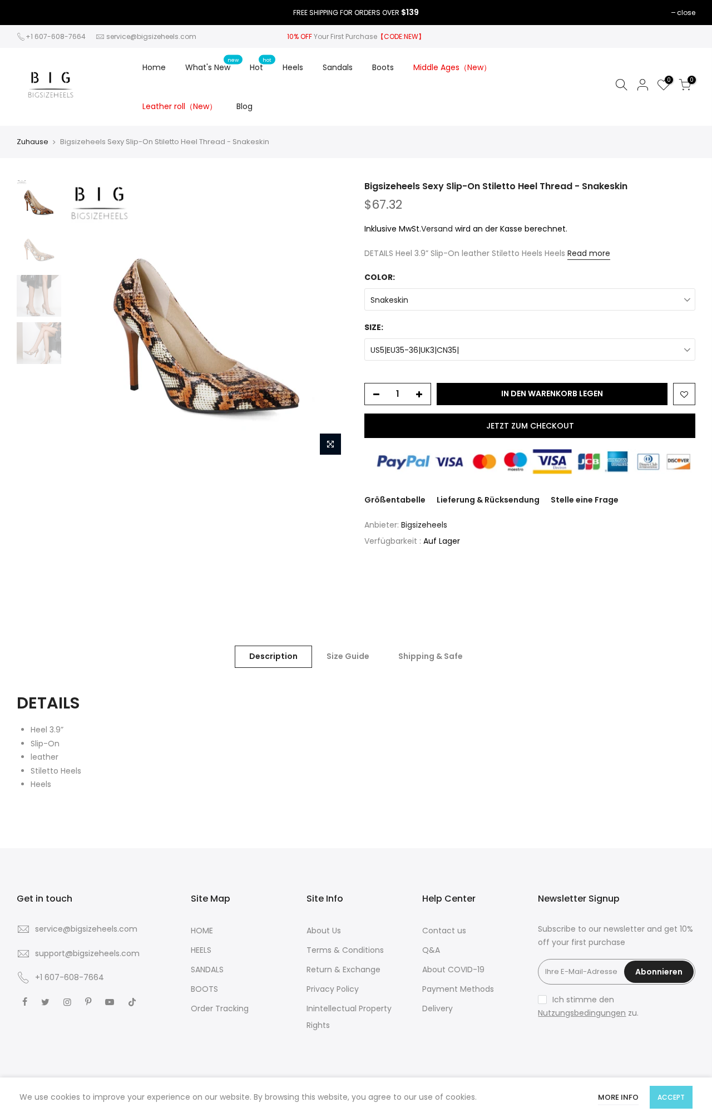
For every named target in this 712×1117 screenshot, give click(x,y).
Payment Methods (458, 989)
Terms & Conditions (345, 950)
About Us (323, 930)
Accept (671, 1097)
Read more (588, 253)
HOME (202, 930)
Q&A (431, 950)
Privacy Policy (332, 989)
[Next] (328, 320)
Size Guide (348, 656)
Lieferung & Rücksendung (488, 499)
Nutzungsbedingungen (582, 1012)
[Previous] (86, 320)
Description (273, 656)
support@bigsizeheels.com (87, 953)
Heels (293, 67)
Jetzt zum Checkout (530, 425)
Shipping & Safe (430, 656)
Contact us (444, 930)
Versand (437, 228)
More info (618, 1097)
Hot (261, 64)
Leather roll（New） (179, 106)
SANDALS (207, 969)
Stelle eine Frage (585, 499)
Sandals (338, 67)
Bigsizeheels (424, 524)
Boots (383, 67)
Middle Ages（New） (452, 67)
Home (154, 67)
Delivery (437, 1008)
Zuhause (32, 142)
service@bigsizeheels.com (151, 36)
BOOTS (204, 989)
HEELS (201, 950)
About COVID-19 (453, 969)
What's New (212, 64)
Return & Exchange (343, 969)
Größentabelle (395, 499)
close (686, 12)
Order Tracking (220, 1008)
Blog (244, 106)
